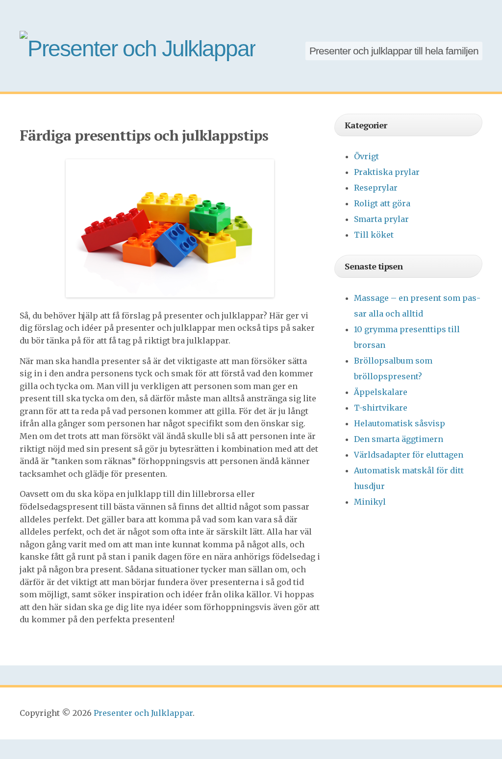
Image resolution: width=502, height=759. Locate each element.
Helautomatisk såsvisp (399, 423)
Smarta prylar (381, 219)
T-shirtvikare (380, 408)
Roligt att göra (382, 203)
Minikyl (370, 502)
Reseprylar (376, 188)
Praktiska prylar (387, 172)
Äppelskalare (380, 392)
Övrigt (366, 156)
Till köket (374, 235)
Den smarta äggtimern (398, 439)
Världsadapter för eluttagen (408, 455)
